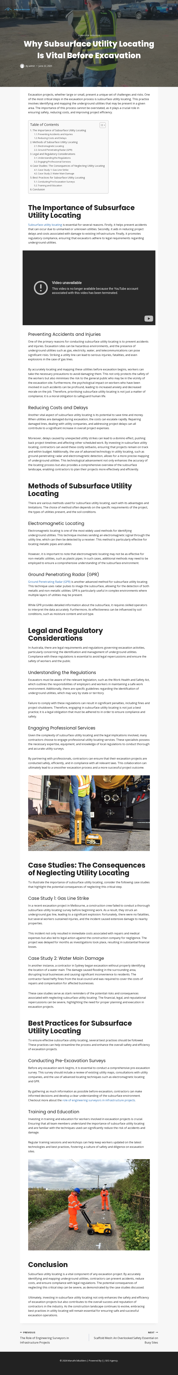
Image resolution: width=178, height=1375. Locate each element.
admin (32, 65)
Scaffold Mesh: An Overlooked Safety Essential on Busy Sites (126, 1337)
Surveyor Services (89, 35)
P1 (103, 1360)
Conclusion (39, 189)
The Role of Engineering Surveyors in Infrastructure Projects (44, 1337)
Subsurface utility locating (45, 225)
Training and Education (50, 185)
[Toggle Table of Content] (101, 125)
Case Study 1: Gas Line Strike (53, 169)
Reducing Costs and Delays (52, 138)
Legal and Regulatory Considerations (54, 154)
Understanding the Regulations (54, 157)
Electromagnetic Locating (51, 146)
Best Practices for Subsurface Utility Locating (59, 177)
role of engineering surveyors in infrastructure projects (98, 1100)
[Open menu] (170, 8)
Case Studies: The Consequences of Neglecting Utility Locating (69, 165)
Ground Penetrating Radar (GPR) (55, 149)
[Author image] (22, 66)
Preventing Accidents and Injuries (55, 134)
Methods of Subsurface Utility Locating (55, 142)
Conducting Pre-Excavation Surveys (56, 181)
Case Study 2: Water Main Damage (56, 173)
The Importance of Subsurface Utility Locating (59, 130)
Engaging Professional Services (54, 161)
